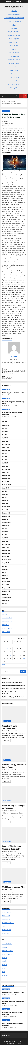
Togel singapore (7, 617)
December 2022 (6, 550)
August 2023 (5, 525)
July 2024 (4, 491)
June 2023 (5, 532)
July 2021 (4, 603)
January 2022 (5, 585)
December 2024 (6, 475)
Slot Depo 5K (6, 631)
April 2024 (5, 500)
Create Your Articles (14, 6)
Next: (7, 377)
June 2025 (5, 457)
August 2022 (5, 563)
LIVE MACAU (5, 933)
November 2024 (6, 478)
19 (10, 655)
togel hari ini (6, 915)
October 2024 (5, 482)
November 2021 (6, 591)
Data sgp (5, 614)
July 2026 (4, 429)
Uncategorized (6, 111)
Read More (7, 741)
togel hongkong (7, 628)
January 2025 (5, 472)
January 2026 (5, 447)
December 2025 (6, 450)
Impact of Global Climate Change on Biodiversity (14, 835)
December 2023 (6, 513)
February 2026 (6, 444)
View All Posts (20, 362)
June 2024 (5, 494)
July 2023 (4, 529)
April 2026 (5, 438)
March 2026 (5, 441)
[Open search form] (17, 95)
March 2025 (5, 466)
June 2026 (5, 432)
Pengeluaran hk (7, 621)
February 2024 (6, 507)
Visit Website (8, 362)
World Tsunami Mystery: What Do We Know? (13, 697)
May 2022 (4, 572)
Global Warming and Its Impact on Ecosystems (12, 414)
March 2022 (5, 578)
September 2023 (6, 522)
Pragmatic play (6, 929)
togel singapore (7, 912)
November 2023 (6, 516)
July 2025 (4, 453)
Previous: (13, 371)
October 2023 (5, 519)
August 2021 (5, 600)
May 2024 (4, 497)
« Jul (3, 664)
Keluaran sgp (6, 919)
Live (25, 96)
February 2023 (6, 544)
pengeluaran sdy (14, 77)
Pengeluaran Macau (8, 922)
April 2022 (5, 575)
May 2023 (4, 535)
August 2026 (5, 425)
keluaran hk (5, 624)
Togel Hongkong (7, 943)
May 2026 (4, 435)
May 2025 (4, 460)
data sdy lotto (14, 88)
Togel (4, 926)
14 (17, 652)
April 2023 (5, 538)
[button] (2, 95)
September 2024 (6, 485)
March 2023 (5, 541)
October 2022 (5, 557)
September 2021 (6, 597)
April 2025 (5, 463)
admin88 (6, 121)
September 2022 (6, 560)
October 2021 (5, 594)
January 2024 (5, 510)
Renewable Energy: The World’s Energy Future (13, 403)
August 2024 (5, 488)
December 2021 (6, 588)
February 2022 (6, 582)
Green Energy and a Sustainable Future (13, 393)
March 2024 (5, 503)
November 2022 (6, 553)
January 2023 (5, 547)
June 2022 (5, 569)
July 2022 (4, 566)
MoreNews (10, 1043)
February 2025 (6, 469)
